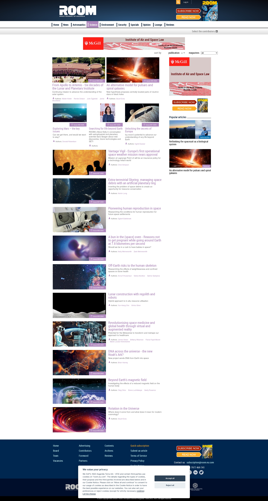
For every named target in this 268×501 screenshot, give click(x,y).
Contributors (85, 451)
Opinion (147, 24)
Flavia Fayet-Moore (153, 339)
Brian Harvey (123, 362)
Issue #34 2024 (98, 373)
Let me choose (89, 494)
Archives (109, 451)
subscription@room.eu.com (200, 462)
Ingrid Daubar (140, 144)
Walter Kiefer (67, 98)
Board (56, 451)
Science (93, 24)
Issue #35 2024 (98, 287)
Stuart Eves (120, 98)
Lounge (158, 24)
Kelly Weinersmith (125, 251)
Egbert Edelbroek (124, 218)
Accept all (170, 478)
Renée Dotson (79, 98)
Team (55, 456)
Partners (83, 461)
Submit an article (139, 451)
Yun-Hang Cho (123, 305)
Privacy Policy (137, 461)
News (66, 24)
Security (122, 24)
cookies (140, 491)
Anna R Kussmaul (125, 275)
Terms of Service (139, 456)
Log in (186, 2)
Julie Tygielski (92, 98)
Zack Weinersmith (140, 251)
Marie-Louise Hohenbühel (120, 341)
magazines (194, 52)
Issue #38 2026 (97, 81)
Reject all (170, 485)
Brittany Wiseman (136, 339)
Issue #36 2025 (98, 230)
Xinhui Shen (136, 305)
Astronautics (79, 24)
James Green (123, 339)
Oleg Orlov (122, 390)
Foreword (83, 456)
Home (56, 24)
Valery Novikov (139, 275)
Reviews (170, 24)
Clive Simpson (123, 164)
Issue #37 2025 (115, 125)
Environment (107, 24)
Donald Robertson (69, 141)
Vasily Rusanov (150, 390)
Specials (135, 24)
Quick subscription (140, 446)
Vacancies (58, 461)
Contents (109, 446)
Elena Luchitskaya (135, 390)
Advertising (84, 446)
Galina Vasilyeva (153, 275)
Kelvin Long (122, 193)
